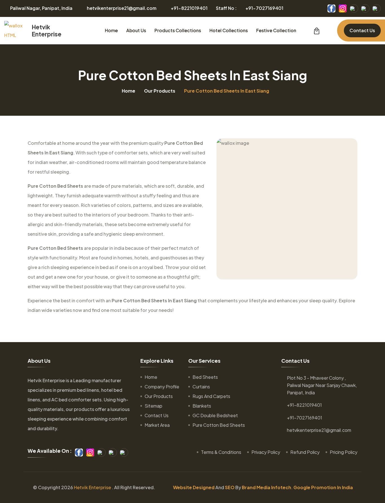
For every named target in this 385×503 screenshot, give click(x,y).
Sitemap (153, 406)
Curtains (201, 387)
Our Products (159, 91)
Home (111, 30)
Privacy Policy (265, 452)
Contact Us (362, 30)
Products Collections (177, 30)
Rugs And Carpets (211, 396)
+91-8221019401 (189, 8)
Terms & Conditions (221, 452)
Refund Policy (305, 452)
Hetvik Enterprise (92, 487)
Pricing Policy (343, 452)
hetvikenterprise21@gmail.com (121, 8)
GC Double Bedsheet (215, 415)
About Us (136, 30)
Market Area (157, 425)
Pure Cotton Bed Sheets (219, 425)
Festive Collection (276, 30)
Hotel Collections (228, 30)
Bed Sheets (205, 377)
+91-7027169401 (264, 8)
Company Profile (162, 387)
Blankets (202, 406)
